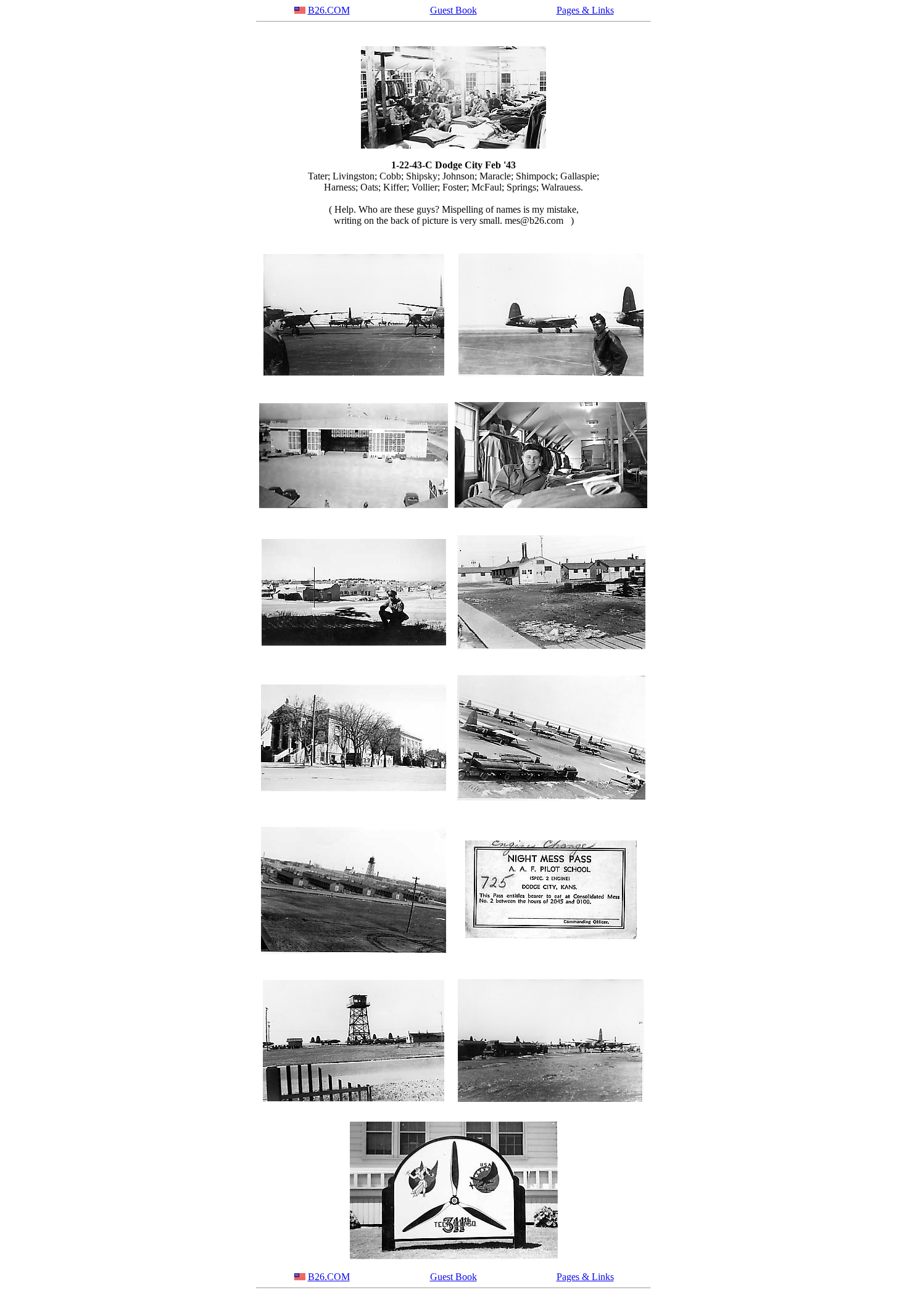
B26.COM (329, 10)
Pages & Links (585, 10)
